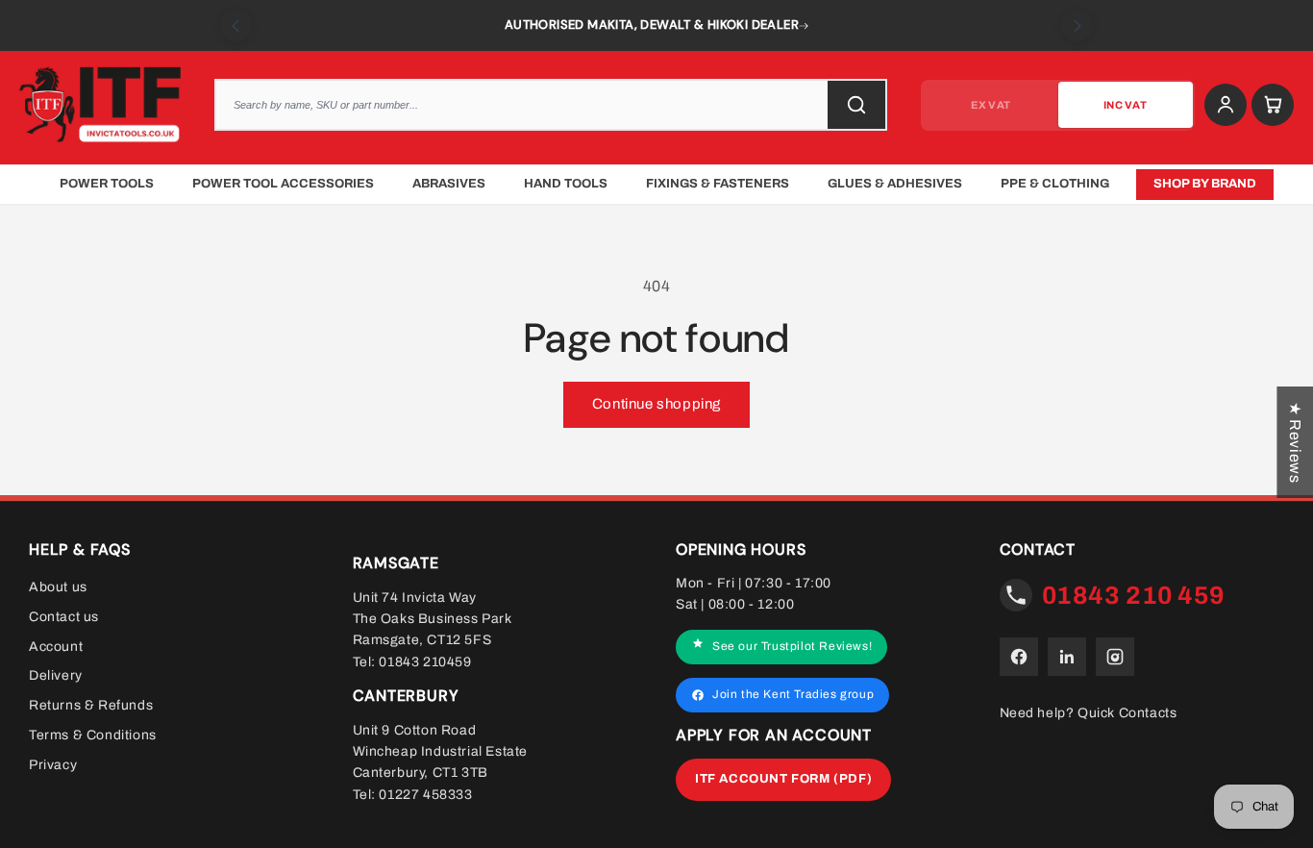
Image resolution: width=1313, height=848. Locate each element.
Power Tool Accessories (283, 183)
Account (56, 645)
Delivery (56, 675)
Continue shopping (656, 404)
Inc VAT (1125, 105)
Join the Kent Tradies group (793, 694)
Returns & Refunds (91, 705)
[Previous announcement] (236, 25)
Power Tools (107, 183)
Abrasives (448, 183)
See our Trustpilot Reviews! (792, 646)
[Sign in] (1225, 105)
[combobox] (550, 105)
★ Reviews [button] (1295, 442)
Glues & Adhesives (895, 183)
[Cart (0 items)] (1272, 105)
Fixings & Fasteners (717, 183)
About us (58, 587)
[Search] (856, 105)
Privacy (53, 765)
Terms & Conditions (93, 735)
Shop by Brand (1204, 183)
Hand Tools (565, 183)
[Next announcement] (1077, 25)
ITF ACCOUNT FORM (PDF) (783, 779)
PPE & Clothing (1055, 183)
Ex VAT (990, 105)
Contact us (64, 617)
